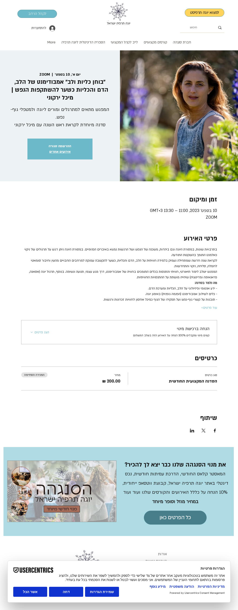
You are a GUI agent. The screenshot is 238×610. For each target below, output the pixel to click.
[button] (124, 40)
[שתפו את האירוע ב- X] (203, 430)
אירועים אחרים (60, 151)
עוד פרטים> (209, 307)
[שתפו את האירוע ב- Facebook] (215, 430)
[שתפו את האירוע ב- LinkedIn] (192, 430)
